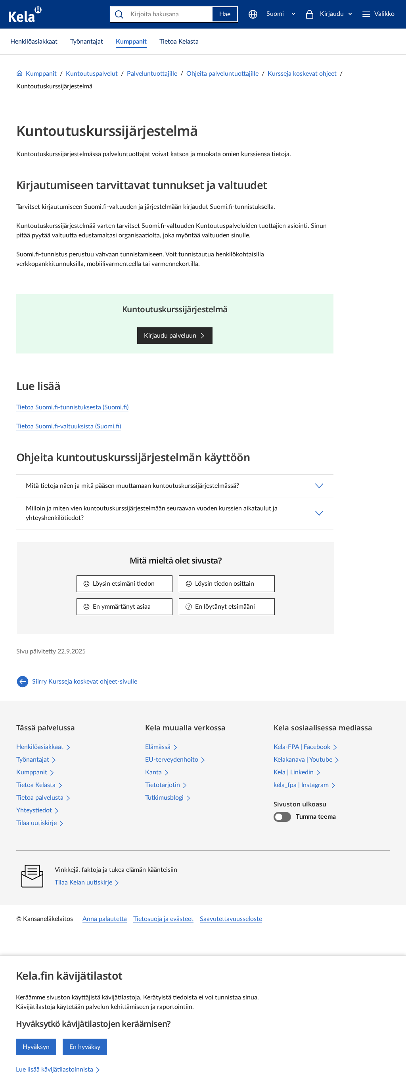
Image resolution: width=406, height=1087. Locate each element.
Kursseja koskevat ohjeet (302, 74)
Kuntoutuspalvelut (92, 74)
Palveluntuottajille (152, 74)
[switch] (282, 817)
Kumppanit (41, 74)
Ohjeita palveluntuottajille (222, 74)
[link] (34, 41)
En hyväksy (84, 1047)
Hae (224, 14)
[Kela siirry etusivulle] (25, 14)
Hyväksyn (36, 1047)
